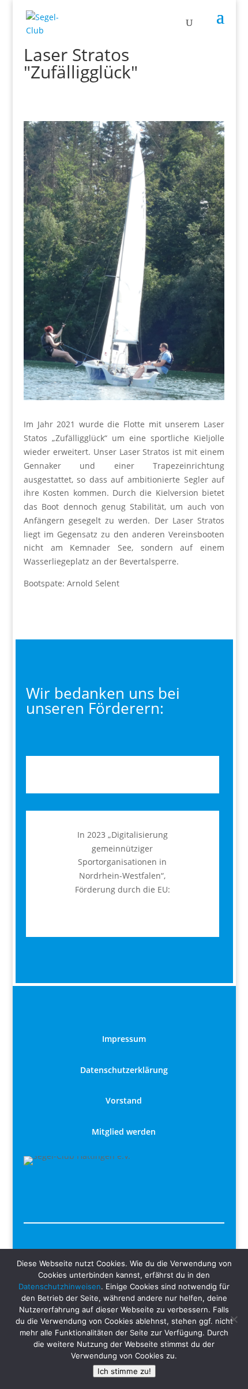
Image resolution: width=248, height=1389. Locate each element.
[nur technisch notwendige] (233, 1319)
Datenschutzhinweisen (59, 1286)
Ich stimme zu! (124, 1371)
